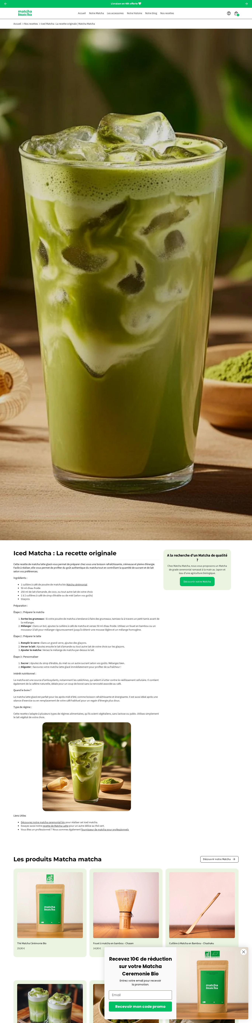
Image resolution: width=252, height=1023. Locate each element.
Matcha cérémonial (76, 585)
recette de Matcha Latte (55, 826)
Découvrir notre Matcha (197, 581)
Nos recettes (31, 24)
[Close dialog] (243, 952)
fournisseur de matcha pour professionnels (105, 829)
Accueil (17, 24)
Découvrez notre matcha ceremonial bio (43, 822)
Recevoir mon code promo (140, 1006)
